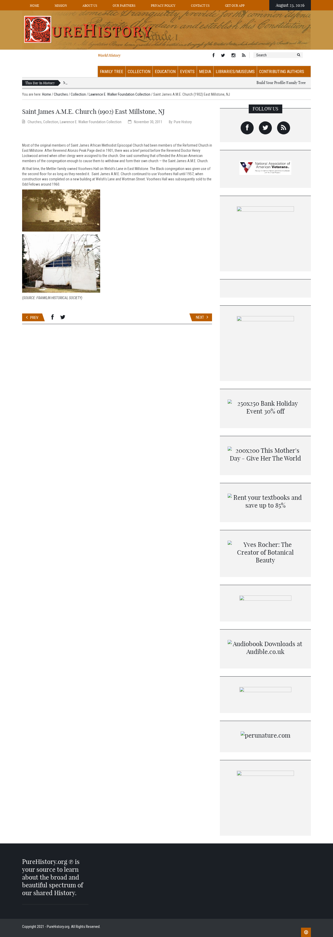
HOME (34, 6)
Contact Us (200, 6)
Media (205, 71)
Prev (34, 317)
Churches (61, 94)
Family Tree (111, 71)
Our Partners (124, 6)
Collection (139, 71)
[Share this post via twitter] (62, 317)
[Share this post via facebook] (52, 317)
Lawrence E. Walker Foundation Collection (119, 94)
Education (165, 71)
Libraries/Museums (235, 71)
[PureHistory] (166, 30)
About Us (89, 6)
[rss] (283, 127)
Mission (61, 6)
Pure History (183, 122)
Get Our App (235, 6)
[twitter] (265, 127)
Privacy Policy (163, 6)
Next (200, 317)
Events (187, 71)
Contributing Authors (281, 71)
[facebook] (247, 127)
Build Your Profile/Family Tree (281, 82)
